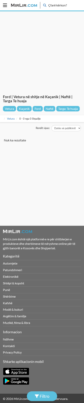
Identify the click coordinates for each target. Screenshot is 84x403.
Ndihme (8, 339)
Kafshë (7, 303)
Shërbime (9, 296)
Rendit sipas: (43, 128)
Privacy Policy (12, 352)
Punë (6, 290)
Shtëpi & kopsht (13, 283)
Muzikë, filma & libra (16, 323)
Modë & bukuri (13, 309)
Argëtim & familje (14, 316)
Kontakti (9, 346)
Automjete (10, 263)
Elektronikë (10, 276)
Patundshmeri (12, 270)
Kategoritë (11, 256)
